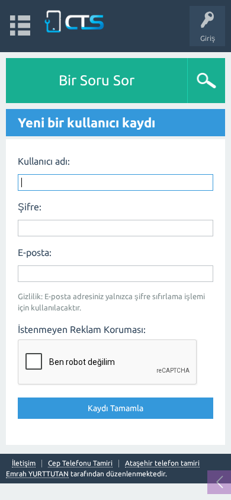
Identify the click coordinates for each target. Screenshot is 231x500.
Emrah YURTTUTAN (37, 473)
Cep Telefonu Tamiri (80, 463)
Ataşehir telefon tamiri (162, 463)
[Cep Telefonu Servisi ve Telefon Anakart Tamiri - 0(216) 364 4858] (75, 20)
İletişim (24, 463)
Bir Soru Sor (96, 80)
